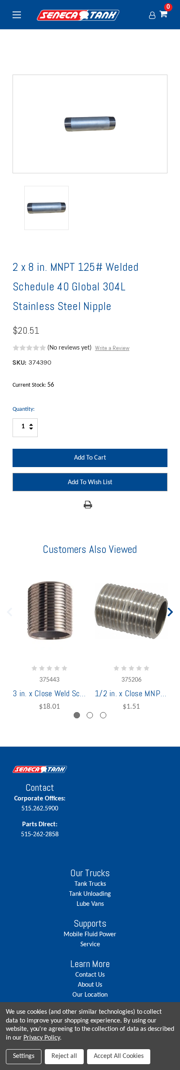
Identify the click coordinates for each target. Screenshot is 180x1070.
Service (90, 944)
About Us (90, 985)
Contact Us (90, 975)
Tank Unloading (90, 894)
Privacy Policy (41, 1038)
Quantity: (24, 409)
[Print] (88, 504)
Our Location (90, 995)
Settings (23, 1056)
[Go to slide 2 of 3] (170, 610)
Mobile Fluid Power (90, 934)
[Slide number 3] (103, 715)
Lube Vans (90, 904)
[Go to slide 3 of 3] (9, 610)
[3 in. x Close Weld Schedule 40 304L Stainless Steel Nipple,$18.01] (49, 611)
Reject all (64, 1056)
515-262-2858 (40, 829)
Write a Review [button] (112, 348)
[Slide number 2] (90, 715)
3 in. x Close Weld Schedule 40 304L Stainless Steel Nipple (49, 693)
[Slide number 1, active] (77, 715)
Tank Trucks (90, 884)
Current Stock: (33, 385)
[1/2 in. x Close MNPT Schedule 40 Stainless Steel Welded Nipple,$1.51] (131, 611)
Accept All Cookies (119, 1056)
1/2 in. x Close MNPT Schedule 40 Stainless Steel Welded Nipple (131, 693)
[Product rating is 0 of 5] (29, 348)
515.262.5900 (39, 803)
